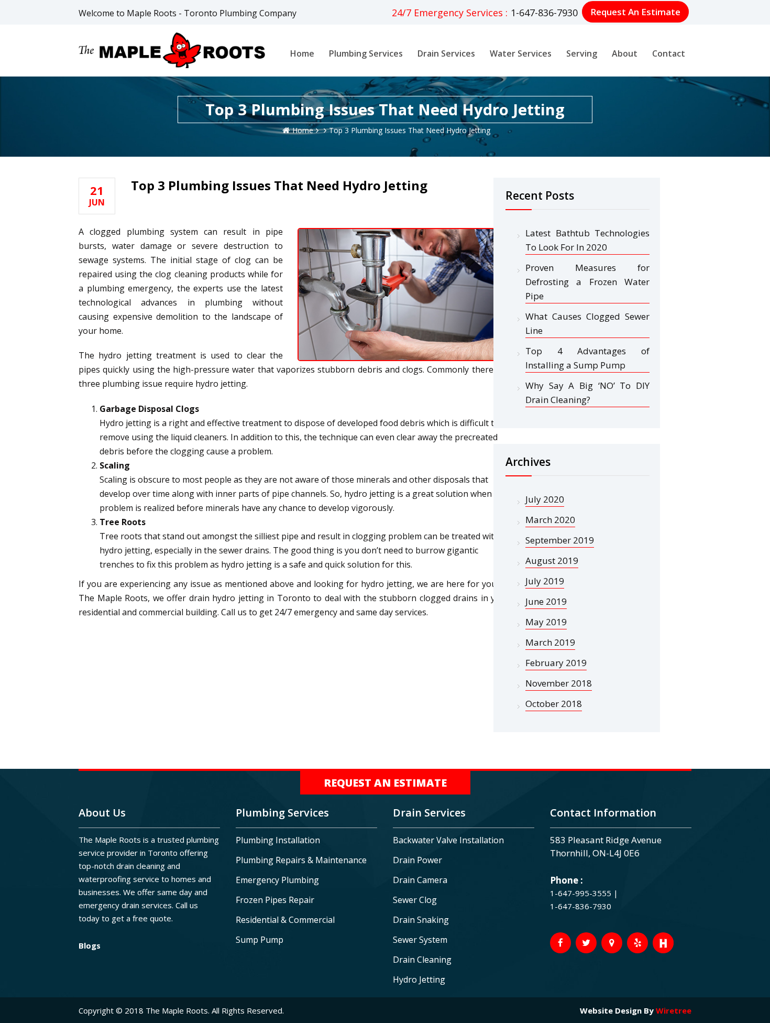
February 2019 (556, 663)
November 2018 (558, 683)
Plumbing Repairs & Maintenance (301, 860)
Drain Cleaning (422, 959)
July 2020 (544, 499)
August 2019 (551, 560)
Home (302, 53)
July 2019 (544, 581)
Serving (581, 53)
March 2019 (550, 642)
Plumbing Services (366, 53)
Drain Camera (420, 880)
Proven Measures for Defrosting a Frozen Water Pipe (587, 282)
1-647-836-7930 (544, 12)
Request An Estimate (635, 12)
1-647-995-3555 (581, 893)
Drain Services (446, 53)
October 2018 (553, 704)
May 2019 (546, 622)
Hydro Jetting (419, 979)
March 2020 (550, 520)
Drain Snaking (421, 920)
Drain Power (417, 860)
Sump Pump (259, 939)
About (624, 53)
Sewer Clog (415, 900)
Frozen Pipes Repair (275, 900)
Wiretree (673, 1010)
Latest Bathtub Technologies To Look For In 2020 (587, 240)
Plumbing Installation (278, 840)
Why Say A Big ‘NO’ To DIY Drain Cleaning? (587, 392)
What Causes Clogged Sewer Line (587, 323)
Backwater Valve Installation (448, 840)
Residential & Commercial (285, 920)
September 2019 (559, 540)
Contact (668, 53)
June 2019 (546, 601)
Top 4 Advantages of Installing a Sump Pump (587, 358)
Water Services (521, 53)
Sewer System (420, 939)
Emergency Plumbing (277, 880)
